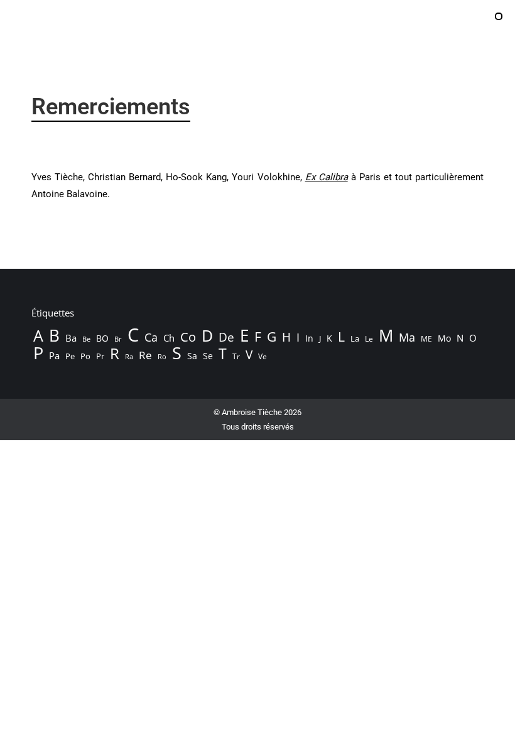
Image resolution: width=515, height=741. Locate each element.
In (309, 338)
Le (369, 338)
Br (118, 339)
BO (102, 338)
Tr (236, 356)
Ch (169, 338)
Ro (162, 356)
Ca (151, 337)
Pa (54, 355)
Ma (407, 337)
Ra (129, 356)
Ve (262, 356)
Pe (70, 356)
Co (188, 336)
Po (85, 356)
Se (208, 356)
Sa (192, 356)
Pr (100, 356)
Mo (444, 338)
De (226, 337)
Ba (71, 338)
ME (426, 338)
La (354, 338)
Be (86, 338)
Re (145, 355)
